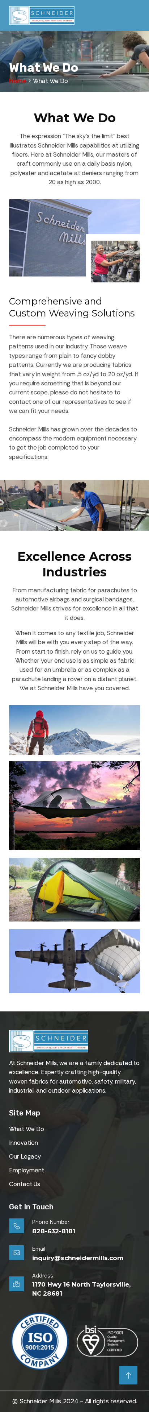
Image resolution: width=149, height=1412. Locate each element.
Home (17, 80)
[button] (136, 15)
